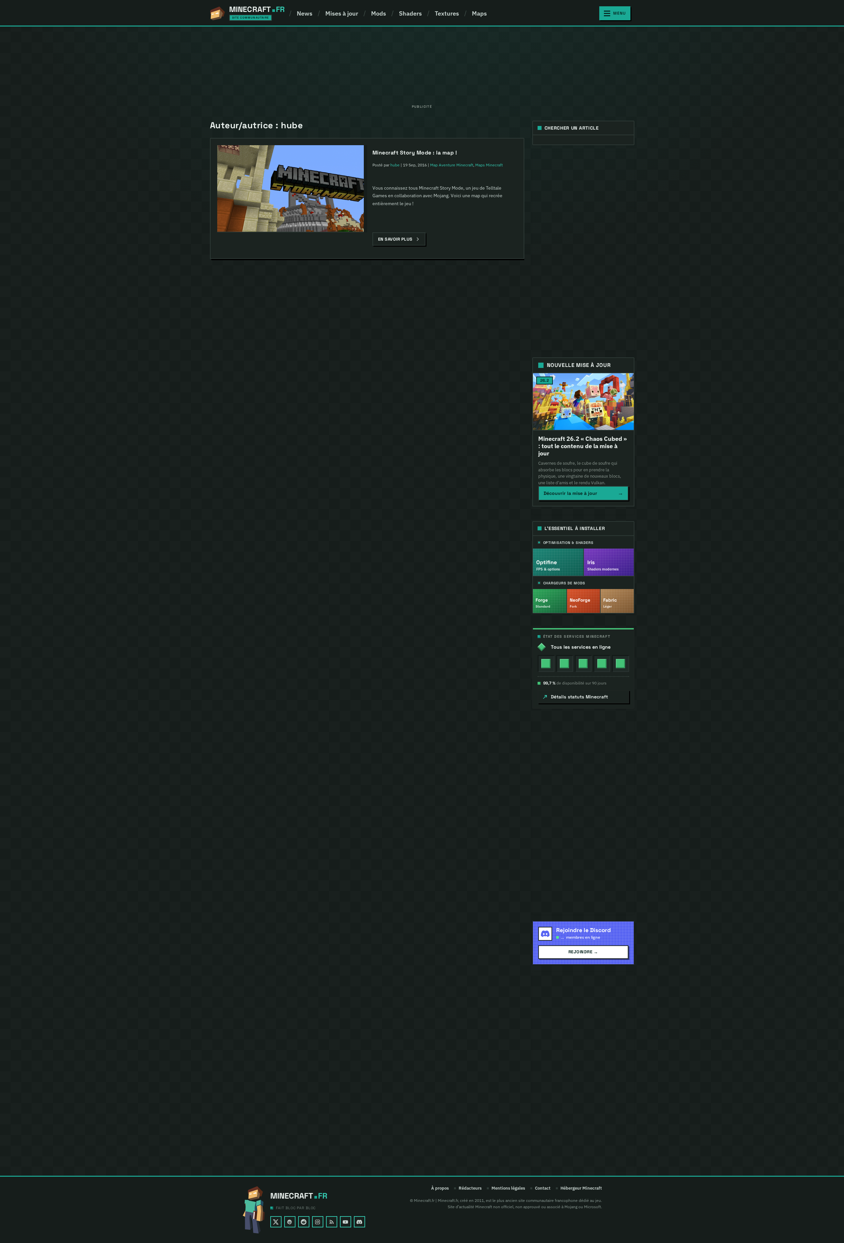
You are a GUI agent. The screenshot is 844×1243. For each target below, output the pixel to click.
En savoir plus (395, 239)
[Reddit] (303, 1221)
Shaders (410, 13)
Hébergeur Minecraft (581, 1188)
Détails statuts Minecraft (579, 697)
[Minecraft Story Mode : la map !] (290, 189)
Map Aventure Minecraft (451, 164)
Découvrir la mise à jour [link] (583, 493)
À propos (440, 1188)
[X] (276, 1221)
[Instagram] (317, 1221)
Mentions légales (508, 1188)
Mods (378, 13)
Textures (447, 13)
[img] (546, 663)
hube (395, 164)
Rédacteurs (470, 1188)
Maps (479, 13)
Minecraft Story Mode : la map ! (414, 152)
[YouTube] (345, 1221)
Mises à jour (341, 13)
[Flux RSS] (331, 1221)
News (304, 13)
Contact (543, 1188)
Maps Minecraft (489, 164)
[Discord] (359, 1221)
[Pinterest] (289, 1221)
